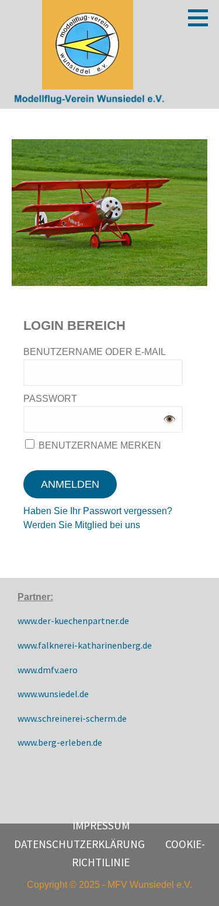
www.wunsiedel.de (53, 694)
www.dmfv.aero (48, 670)
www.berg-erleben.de (60, 742)
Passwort (50, 399)
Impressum (101, 825)
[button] (202, 17)
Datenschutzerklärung (79, 844)
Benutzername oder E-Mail (94, 352)
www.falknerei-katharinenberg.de (85, 645)
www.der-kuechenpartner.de (73, 620)
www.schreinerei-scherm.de (72, 718)
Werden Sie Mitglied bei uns (81, 525)
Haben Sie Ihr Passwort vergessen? (97, 511)
